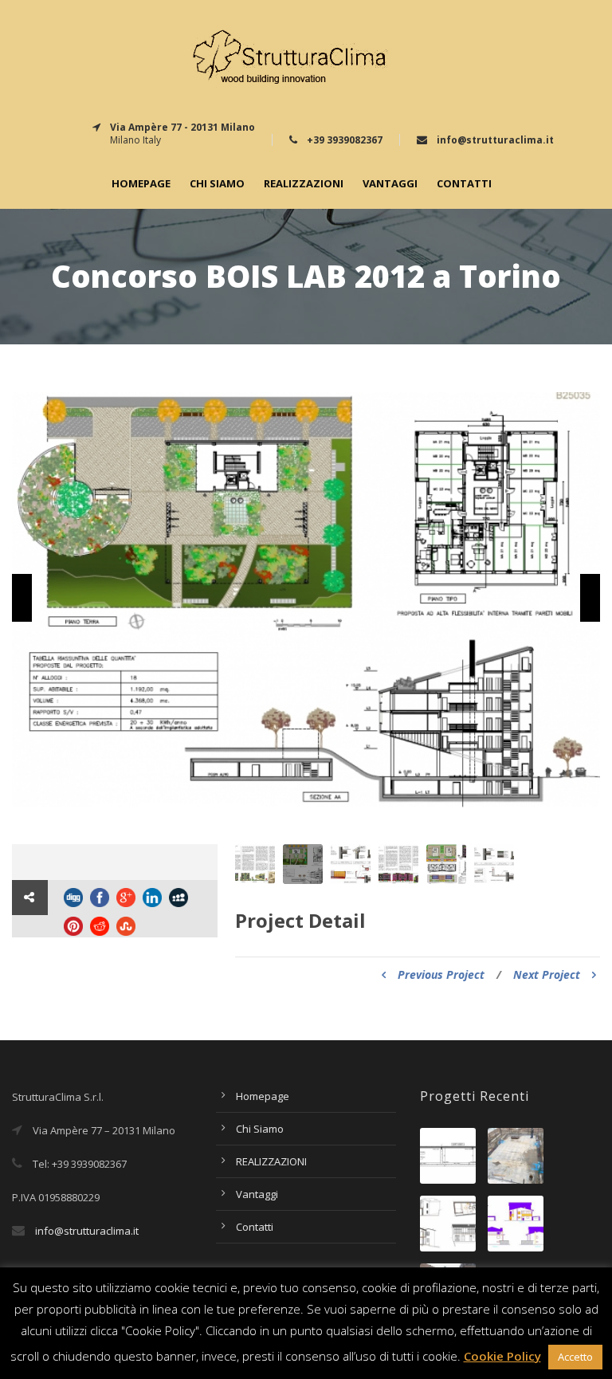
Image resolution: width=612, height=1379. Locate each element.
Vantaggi (390, 184)
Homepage (141, 184)
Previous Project (441, 974)
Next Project (546, 974)
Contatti (464, 184)
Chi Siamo (217, 184)
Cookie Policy (502, 1356)
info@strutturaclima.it (87, 1231)
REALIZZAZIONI (303, 184)
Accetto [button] (575, 1357)
